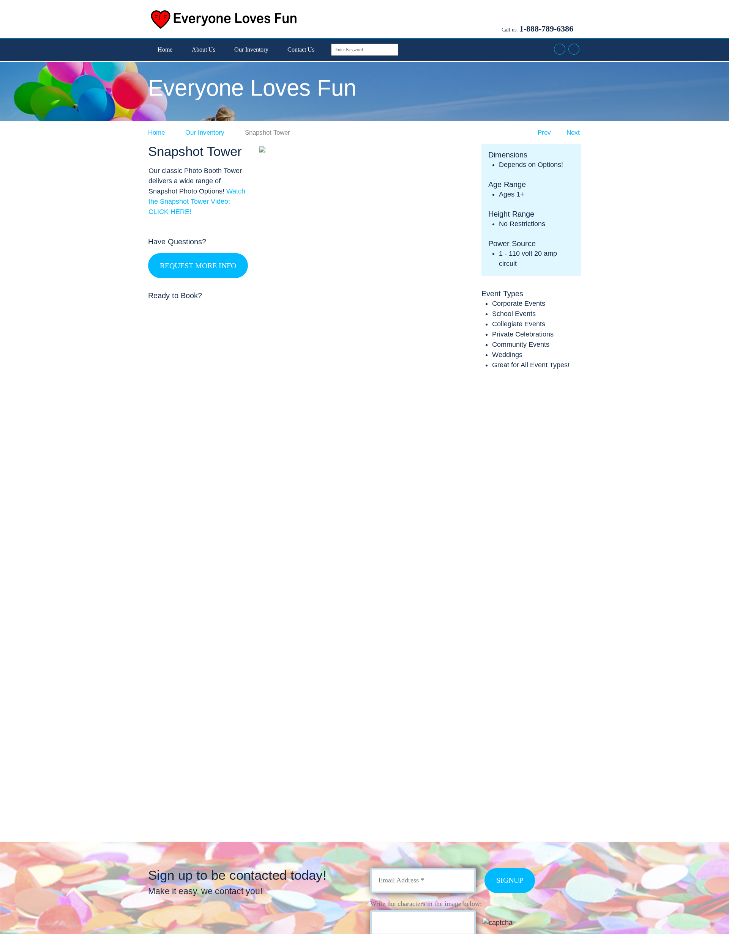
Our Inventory (251, 49)
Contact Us (300, 49)
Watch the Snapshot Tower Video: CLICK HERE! (196, 201)
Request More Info (198, 265)
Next (574, 132)
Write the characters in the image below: (426, 903)
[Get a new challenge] (515, 922)
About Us (203, 49)
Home (165, 49)
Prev (543, 132)
